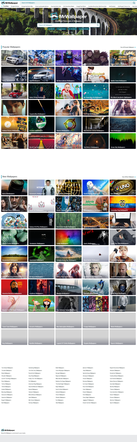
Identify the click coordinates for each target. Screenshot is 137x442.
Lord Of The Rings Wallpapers (9, 378)
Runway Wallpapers (88, 381)
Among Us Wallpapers (88, 376)
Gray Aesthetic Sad (56, 6)
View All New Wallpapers (128, 177)
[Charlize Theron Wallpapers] (96, 270)
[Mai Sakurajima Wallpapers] (68, 320)
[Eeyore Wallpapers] (123, 337)
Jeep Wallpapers (87, 370)
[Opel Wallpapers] (41, 74)
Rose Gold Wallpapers (88, 386)
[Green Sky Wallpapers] (123, 141)
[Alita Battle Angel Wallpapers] (14, 270)
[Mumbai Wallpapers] (68, 287)
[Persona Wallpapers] (96, 304)
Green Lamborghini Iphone (42, 6)
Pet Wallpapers (32, 381)
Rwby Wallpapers (6, 373)
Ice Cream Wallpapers (88, 384)
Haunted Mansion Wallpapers (36, 386)
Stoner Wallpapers (87, 378)
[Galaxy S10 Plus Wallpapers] (41, 221)
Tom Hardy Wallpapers (7, 367)
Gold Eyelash (112, 6)
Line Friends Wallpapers (116, 378)
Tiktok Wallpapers (6, 386)
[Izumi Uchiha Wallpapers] (96, 58)
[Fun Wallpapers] (68, 91)
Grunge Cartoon (15, 6)
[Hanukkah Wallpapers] (68, 187)
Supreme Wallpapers (7, 397)
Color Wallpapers (87, 389)
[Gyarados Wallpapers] (96, 287)
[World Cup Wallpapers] (41, 141)
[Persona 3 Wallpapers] (68, 108)
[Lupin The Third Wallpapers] (123, 237)
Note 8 (52, 29)
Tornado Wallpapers (7, 370)
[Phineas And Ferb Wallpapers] (41, 304)
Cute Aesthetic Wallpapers (117, 392)
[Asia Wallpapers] (123, 124)
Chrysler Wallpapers (7, 376)
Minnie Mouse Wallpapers (35, 394)
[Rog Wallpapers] (14, 337)
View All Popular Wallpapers (127, 47)
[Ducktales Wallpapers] (14, 221)
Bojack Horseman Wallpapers (117, 367)
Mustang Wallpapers (7, 392)
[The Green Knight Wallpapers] (68, 221)
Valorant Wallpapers (34, 392)
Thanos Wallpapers (115, 389)
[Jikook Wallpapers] (96, 74)
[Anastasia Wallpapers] (41, 254)
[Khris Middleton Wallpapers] (96, 204)
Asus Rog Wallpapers (34, 376)
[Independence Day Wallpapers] (68, 254)
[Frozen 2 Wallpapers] (41, 124)
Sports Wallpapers (114, 402)
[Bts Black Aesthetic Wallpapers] (123, 91)
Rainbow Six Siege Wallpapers (63, 381)
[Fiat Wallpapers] (14, 91)
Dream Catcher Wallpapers (89, 402)
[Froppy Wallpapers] (96, 320)
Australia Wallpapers (115, 384)
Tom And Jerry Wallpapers (35, 370)
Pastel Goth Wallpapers (35, 373)
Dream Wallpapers (87, 392)
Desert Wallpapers (114, 394)
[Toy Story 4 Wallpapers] (96, 141)
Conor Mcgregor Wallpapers (63, 370)
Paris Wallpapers (6, 381)
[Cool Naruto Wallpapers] (96, 108)
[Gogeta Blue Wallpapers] (41, 108)
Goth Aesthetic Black (68, 6)
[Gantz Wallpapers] (96, 237)
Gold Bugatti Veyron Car (124, 6)
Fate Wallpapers (87, 394)
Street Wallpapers (60, 394)
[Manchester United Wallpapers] (96, 124)
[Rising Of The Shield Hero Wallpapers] (68, 58)
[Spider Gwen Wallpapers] (123, 74)
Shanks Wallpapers (60, 397)
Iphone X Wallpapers (88, 367)
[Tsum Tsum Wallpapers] (14, 320)
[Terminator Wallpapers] (41, 237)
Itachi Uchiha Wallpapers (62, 389)
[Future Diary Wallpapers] (68, 270)
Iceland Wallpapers (6, 389)
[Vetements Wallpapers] (41, 187)
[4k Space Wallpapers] (41, 270)
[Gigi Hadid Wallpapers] (123, 304)
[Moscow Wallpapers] (96, 221)
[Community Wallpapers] (14, 141)
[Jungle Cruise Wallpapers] (14, 237)
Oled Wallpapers (60, 402)
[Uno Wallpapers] (123, 187)
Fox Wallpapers (59, 400)
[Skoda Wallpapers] (14, 58)
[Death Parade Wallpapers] (96, 187)
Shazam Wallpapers (115, 370)
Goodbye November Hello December (97, 6)
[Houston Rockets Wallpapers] (14, 287)
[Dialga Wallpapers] (14, 74)
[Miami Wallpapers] (123, 320)
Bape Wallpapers (60, 386)
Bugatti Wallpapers (6, 400)
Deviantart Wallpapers (115, 373)
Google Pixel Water (81, 6)
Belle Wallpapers (60, 367)
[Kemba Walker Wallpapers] (68, 204)
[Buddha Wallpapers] (41, 337)
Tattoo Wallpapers (6, 384)
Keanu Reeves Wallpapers (116, 381)
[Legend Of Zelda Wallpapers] (68, 337)
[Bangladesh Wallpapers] (14, 254)
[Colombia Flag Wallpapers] (123, 204)
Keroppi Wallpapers (60, 373)
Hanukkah (73, 29)
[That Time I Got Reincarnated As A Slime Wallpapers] (41, 58)
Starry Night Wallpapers (89, 397)
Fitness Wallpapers (115, 397)
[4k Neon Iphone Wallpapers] (68, 74)
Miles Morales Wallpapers (62, 378)
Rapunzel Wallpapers (61, 376)
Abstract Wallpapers (115, 400)
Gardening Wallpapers (34, 367)
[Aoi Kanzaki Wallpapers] (68, 141)
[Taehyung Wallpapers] (123, 254)
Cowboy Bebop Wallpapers (116, 376)
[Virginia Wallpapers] (96, 337)
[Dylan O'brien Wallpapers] (41, 91)
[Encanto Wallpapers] (41, 320)
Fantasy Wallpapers (34, 402)
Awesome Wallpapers (7, 394)
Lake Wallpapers (33, 397)
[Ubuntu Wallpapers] (68, 124)
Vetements (62, 29)
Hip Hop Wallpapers (115, 386)
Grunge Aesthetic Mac (27, 6)
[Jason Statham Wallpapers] (123, 270)
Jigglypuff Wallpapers (88, 400)
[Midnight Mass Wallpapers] (14, 204)
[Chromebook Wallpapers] (123, 221)
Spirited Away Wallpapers (89, 373)
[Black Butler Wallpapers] (96, 254)
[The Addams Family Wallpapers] (68, 304)
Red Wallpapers (5, 402)
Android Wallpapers (60, 392)
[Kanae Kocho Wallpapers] (123, 108)
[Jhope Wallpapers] (14, 108)
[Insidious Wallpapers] (41, 287)
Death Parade (84, 29)
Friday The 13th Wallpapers (35, 378)
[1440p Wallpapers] (68, 237)
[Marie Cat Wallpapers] (41, 204)
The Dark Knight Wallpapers (63, 384)
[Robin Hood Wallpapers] (123, 287)
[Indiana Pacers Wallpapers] (14, 124)
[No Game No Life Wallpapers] (96, 91)
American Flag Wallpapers (35, 384)
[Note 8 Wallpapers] (14, 187)
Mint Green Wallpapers (34, 400)
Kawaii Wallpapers (33, 389)
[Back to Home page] (10, 3)
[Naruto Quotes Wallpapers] (123, 58)
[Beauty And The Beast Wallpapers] (14, 304)
